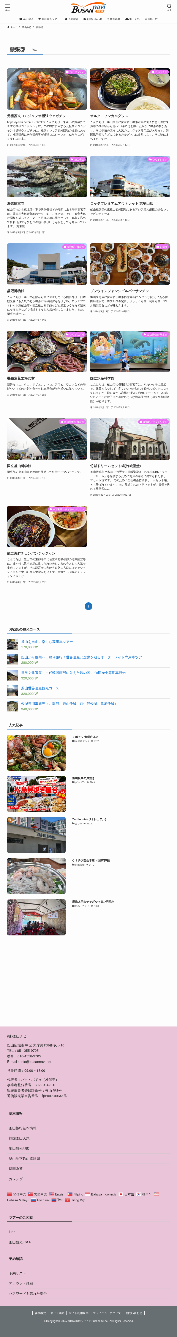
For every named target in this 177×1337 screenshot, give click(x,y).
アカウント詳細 (21, 1283)
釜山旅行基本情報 (22, 1127)
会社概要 (40, 1313)
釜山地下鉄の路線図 (24, 1158)
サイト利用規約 (78, 1313)
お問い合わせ (133, 1313)
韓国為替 (16, 1168)
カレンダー (17, 1178)
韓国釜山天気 (19, 1138)
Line (12, 1231)
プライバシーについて (107, 1313)
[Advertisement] (88, 986)
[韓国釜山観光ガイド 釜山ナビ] (88, 7)
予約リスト (17, 1273)
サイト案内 (58, 1313)
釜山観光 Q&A (20, 1242)
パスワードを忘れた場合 (28, 1293)
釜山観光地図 (19, 1148)
